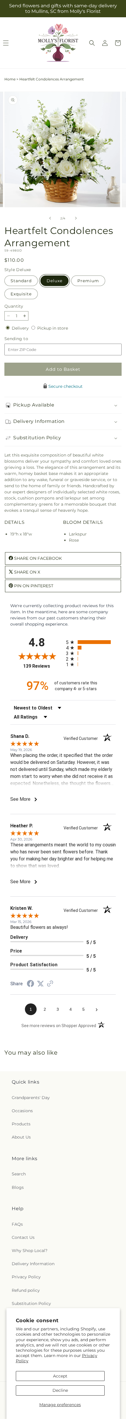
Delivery (21, 328)
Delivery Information (33, 1263)
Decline (60, 1390)
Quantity (13, 306)
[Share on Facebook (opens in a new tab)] (30, 984)
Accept (60, 1376)
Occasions (22, 1110)
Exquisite (21, 294)
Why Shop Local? (29, 1250)
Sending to (25, 339)
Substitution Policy (31, 1303)
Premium (88, 280)
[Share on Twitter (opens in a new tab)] (40, 983)
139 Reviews (43, 666)
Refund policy (26, 1290)
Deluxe (54, 280)
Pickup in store (52, 328)
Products (21, 1124)
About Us (21, 1137)
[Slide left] (50, 218)
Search (19, 1174)
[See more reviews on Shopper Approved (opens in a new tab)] (50, 984)
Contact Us (23, 1237)
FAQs (17, 1224)
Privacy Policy (26, 1276)
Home (10, 79)
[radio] (91, 642)
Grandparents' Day (31, 1097)
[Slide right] (75, 218)
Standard (21, 280)
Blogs (18, 1187)
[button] (92, 43)
